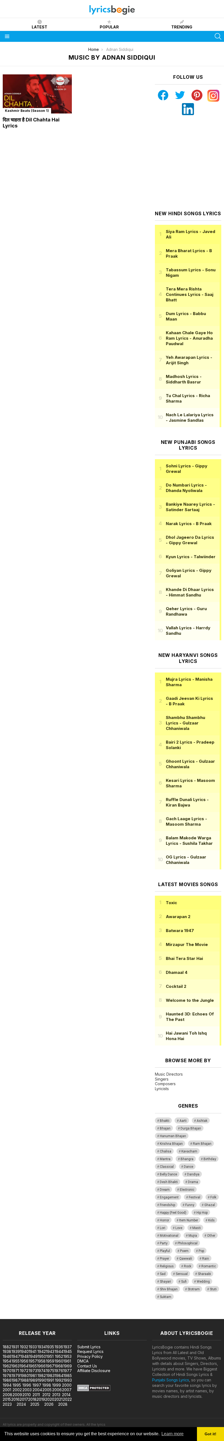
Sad (163, 1274)
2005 (47, 1389)
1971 (15, 1370)
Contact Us (87, 1366)
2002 (17, 1389)
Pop (201, 1251)
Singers (162, 1079)
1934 (41, 1346)
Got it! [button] (210, 1434)
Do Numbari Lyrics (186, 487)
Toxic (171, 902)
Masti (196, 1228)
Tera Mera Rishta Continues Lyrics (189, 294)
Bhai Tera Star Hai (184, 958)
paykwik (77, 1316)
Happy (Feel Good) (173, 1213)
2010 (26, 1394)
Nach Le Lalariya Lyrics (190, 417)
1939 (15, 1351)
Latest (39, 27)
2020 (49, 1399)
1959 (50, 1361)
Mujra (192, 1236)
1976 (58, 1370)
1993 (67, 1380)
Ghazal (209, 1205)
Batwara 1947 (180, 930)
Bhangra (187, 1159)
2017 (24, 1399)
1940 (24, 1351)
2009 (17, 1394)
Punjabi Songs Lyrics (170, 1380)
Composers (165, 1083)
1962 (7, 1366)
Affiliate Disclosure (93, 1370)
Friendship (167, 1205)
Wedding (203, 1281)
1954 (7, 1361)
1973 (33, 1370)
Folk (213, 1197)
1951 (50, 1356)
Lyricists (162, 1088)
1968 (58, 1366)
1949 (33, 1356)
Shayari (165, 1281)
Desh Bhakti (169, 1182)
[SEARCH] (218, 36)
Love (178, 1228)
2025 (34, 1404)
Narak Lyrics (189, 523)
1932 (24, 1346)
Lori (162, 1228)
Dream (165, 1190)
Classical (167, 1167)
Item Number (188, 1220)
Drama (193, 1182)
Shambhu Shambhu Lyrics (185, 723)
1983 (50, 1375)
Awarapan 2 (178, 916)
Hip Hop (202, 1213)
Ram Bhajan (202, 1144)
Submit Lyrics (89, 1346)
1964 (24, 1366)
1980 (24, 1375)
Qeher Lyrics (186, 611)
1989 (33, 1380)
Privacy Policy (90, 1356)
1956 (24, 1361)
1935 (50, 1346)
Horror (164, 1220)
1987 (15, 1380)
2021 (58, 1399)
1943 (50, 1351)
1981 (33, 1375)
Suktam (165, 1297)
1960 (59, 1361)
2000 (67, 1385)
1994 (7, 1385)
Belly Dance (168, 1174)
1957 (33, 1361)
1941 (32, 1351)
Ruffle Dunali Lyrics (187, 802)
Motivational (169, 1236)
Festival (194, 1197)
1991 (50, 1380)
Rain (205, 1258)
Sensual (182, 1274)
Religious (167, 1266)
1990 (42, 1380)
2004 (37, 1389)
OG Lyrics (186, 859)
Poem (184, 1251)
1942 (41, 1351)
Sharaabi (204, 1274)
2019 (41, 1399)
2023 (7, 1404)
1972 (24, 1370)
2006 (57, 1389)
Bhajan (165, 1128)
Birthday (210, 1159)
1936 (59, 1346)
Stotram (194, 1289)
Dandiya (193, 1174)
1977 (67, 1370)
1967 (50, 1366)
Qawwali (185, 1258)
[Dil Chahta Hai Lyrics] (37, 93)
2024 (21, 1404)
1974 (41, 1370)
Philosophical (188, 1243)
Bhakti (164, 1121)
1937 (67, 1346)
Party (163, 1243)
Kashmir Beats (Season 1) (27, 111)
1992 (59, 1380)
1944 (59, 1351)
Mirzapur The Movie (187, 944)
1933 (33, 1346)
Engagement (169, 1197)
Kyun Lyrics (191, 556)
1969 (67, 1366)
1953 (67, 1356)
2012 (46, 1394)
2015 (7, 1399)
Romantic (208, 1266)
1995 (17, 1385)
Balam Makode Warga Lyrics (189, 840)
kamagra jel (96, 1316)
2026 (49, 1404)
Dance (188, 1167)
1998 (46, 1385)
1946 (7, 1356)
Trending (181, 27)
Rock (187, 1266)
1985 (67, 1375)
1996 (26, 1385)
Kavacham (189, 1151)
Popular (109, 27)
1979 (15, 1375)
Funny (189, 1205)
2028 (62, 1404)
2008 (7, 1394)
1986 (7, 1380)
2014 (66, 1394)
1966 (41, 1366)
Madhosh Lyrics (184, 379)
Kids (211, 1220)
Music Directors (169, 1074)
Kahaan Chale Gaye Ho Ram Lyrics (189, 338)
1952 (59, 1356)
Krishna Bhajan (171, 1144)
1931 (15, 1346)
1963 (15, 1366)
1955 (15, 1361)
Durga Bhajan (191, 1128)
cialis (26, 1316)
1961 (67, 1361)
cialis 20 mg (10, 1316)
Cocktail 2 (176, 986)
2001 (7, 1389)
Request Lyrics (90, 1351)
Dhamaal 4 (176, 972)
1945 (67, 1351)
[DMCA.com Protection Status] (93, 1389)
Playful (165, 1251)
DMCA (83, 1361)
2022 (67, 1399)
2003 (27, 1389)
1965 (32, 1366)
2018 (32, 1399)
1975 (50, 1370)
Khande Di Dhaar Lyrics (190, 592)
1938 (7, 1351)
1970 (7, 1370)
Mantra (165, 1159)
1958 (41, 1361)
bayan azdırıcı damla (50, 1316)
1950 (42, 1356)
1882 (7, 1346)
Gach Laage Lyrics (186, 821)
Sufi (184, 1281)
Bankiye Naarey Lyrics (190, 507)
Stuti (213, 1289)
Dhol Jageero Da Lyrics (190, 540)
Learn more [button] (172, 1433)
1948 (24, 1356)
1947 (15, 1356)
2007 (67, 1389)
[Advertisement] (189, 163)
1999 (56, 1385)
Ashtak (202, 1121)
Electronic (187, 1190)
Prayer (164, 1258)
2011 (36, 1394)
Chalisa (165, 1151)
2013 (56, 1394)
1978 (7, 1375)
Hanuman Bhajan (173, 1136)
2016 (15, 1399)
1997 (37, 1385)
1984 (59, 1375)
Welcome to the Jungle (190, 1000)
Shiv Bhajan (169, 1289)
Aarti (183, 1121)
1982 (41, 1375)
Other (211, 1236)
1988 (24, 1380)
